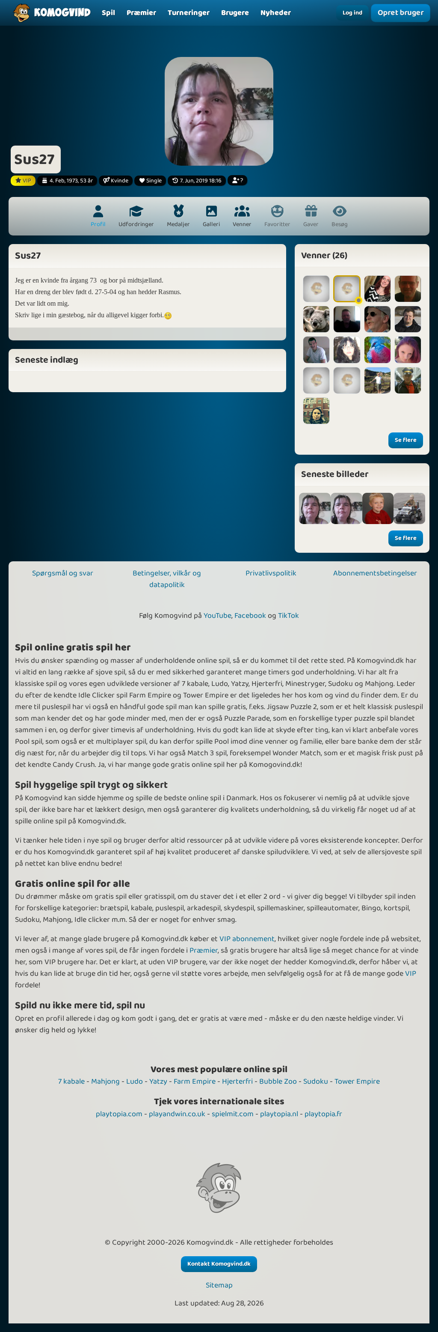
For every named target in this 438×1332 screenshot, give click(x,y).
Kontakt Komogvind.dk (219, 1264)
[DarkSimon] (408, 319)
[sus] (378, 508)
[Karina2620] (316, 411)
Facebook (250, 616)
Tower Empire (357, 1082)
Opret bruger (400, 13)
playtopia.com (119, 1114)
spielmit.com (233, 1114)
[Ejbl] (346, 319)
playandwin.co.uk (177, 1114)
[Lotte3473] (316, 380)
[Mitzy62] (346, 349)
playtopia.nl (279, 1114)
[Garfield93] (316, 349)
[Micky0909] (346, 289)
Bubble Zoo (278, 1082)
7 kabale (71, 1082)
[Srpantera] (316, 319)
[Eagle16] (408, 380)
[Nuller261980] (377, 289)
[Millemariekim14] (408, 349)
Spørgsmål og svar (62, 573)
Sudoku (315, 1082)
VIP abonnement (247, 939)
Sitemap (219, 1285)
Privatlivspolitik (271, 573)
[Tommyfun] (377, 319)
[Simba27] (377, 349)
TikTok (288, 616)
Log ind (352, 13)
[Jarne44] (408, 289)
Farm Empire (195, 1082)
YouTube (217, 616)
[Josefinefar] (316, 289)
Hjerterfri (237, 1082)
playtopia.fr (323, 1114)
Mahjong (105, 1082)
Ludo (134, 1082)
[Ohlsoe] (377, 380)
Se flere (406, 440)
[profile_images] (315, 508)
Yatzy (158, 1082)
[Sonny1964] (346, 380)
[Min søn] (409, 508)
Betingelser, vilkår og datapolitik (167, 579)
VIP (410, 974)
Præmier (203, 951)
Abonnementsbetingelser (375, 573)
